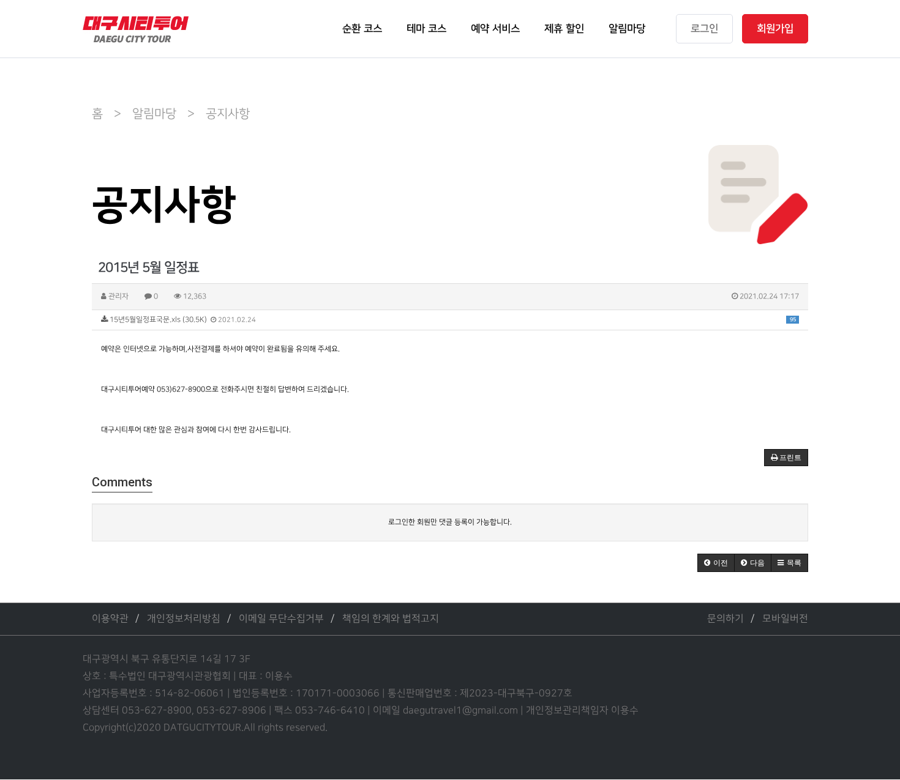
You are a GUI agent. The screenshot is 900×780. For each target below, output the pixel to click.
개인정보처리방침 (183, 619)
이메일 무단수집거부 (281, 619)
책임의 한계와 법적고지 (390, 619)
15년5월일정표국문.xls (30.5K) (452, 320)
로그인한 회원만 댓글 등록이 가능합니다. (450, 522)
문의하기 (725, 619)
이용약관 (110, 619)
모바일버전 (785, 619)
